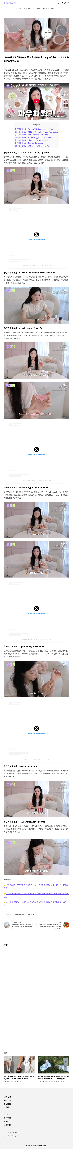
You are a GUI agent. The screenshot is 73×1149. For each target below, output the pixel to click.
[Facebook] (62, 3)
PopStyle (6, 1081)
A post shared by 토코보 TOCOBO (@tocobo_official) (36, 265)
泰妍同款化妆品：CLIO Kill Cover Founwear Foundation (36, 132)
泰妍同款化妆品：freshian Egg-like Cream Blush (33, 137)
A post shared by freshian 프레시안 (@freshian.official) (36, 639)
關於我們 (7, 1097)
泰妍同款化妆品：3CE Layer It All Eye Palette (32, 146)
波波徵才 (7, 1107)
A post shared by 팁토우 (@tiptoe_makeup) (36, 759)
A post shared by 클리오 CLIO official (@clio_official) (36, 480)
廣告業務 (7, 1104)
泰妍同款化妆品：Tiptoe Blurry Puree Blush (32, 140)
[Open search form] (59, 3)
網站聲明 (7, 1118)
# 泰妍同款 (8, 914)
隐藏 (38, 125)
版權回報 (7, 1125)
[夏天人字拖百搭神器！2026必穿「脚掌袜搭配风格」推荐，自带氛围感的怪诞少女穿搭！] (19, 1064)
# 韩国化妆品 (30, 914)
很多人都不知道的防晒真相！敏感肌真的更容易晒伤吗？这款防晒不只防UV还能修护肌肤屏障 (53, 1078)
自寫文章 (12, 1081)
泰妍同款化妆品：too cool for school (29, 143)
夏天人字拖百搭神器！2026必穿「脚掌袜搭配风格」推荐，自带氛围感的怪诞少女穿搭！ (19, 1078)
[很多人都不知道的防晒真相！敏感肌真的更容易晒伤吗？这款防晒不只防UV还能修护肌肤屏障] (53, 1064)
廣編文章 (47, 1081)
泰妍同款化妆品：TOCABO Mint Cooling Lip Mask (34, 129)
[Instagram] (65, 3)
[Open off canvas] (68, 3)
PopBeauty (41, 1081)
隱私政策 (7, 1121)
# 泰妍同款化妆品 (19, 914)
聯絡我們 (7, 1100)
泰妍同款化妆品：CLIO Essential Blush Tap (31, 134)
